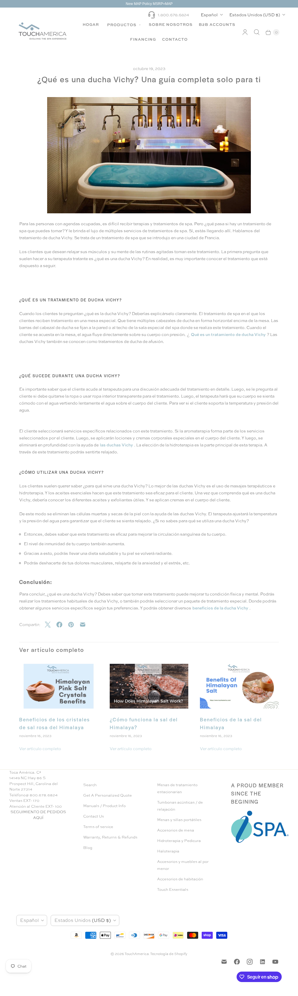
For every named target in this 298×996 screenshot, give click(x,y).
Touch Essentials (172, 889)
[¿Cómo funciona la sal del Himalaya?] (149, 686)
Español (209, 14)
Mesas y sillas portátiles (179, 819)
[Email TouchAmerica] (224, 961)
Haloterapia (168, 851)
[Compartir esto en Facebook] (62, 624)
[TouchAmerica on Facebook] (236, 961)
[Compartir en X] (50, 624)
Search (90, 784)
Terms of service (98, 826)
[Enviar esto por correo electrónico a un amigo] (85, 624)
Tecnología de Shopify (168, 954)
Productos (122, 24)
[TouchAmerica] (42, 31)
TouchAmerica (137, 954)
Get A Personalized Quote (107, 795)
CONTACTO (175, 39)
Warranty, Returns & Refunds (110, 837)
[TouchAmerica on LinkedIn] (262, 961)
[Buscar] (256, 32)
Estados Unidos (254, 14)
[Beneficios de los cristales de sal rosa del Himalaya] (58, 686)
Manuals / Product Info (104, 805)
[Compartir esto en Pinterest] (74, 624)
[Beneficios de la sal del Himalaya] (239, 686)
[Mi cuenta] (245, 32)
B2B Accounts (217, 24)
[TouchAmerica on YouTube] (275, 961)
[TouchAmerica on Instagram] (249, 961)
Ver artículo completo (40, 748)
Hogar (91, 24)
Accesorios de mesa (175, 830)
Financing (143, 39)
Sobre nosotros (171, 24)
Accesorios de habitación (180, 879)
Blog (87, 847)
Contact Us (93, 816)
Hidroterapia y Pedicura (179, 840)
